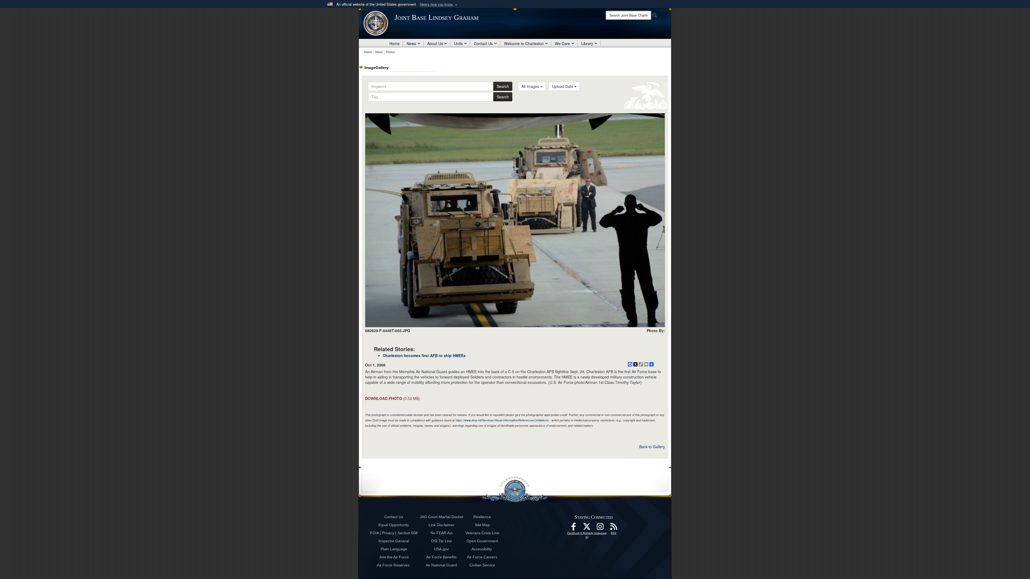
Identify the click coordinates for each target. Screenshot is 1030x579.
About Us (435, 43)
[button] (439, 4)
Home (394, 43)
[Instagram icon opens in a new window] (600, 528)
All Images (530, 86)
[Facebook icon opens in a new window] (573, 528)
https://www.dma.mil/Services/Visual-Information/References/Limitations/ (502, 420)
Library (587, 43)
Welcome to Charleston (524, 43)
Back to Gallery (652, 446)
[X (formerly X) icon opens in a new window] (587, 528)
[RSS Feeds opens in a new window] (613, 528)
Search (503, 86)
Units (458, 43)
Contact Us (483, 43)
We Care (562, 43)
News (411, 43)
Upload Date (563, 86)
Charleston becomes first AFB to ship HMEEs (424, 355)
